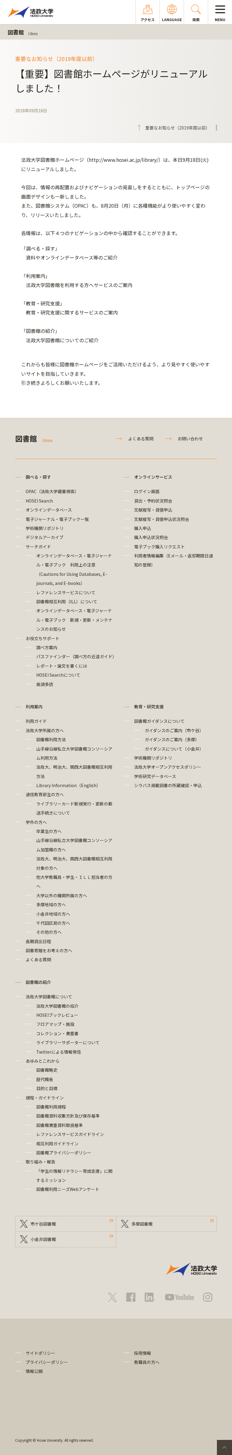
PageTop (224, 1447)
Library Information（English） (68, 785)
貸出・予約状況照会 (153, 501)
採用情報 (142, 1353)
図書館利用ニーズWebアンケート (67, 1189)
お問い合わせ (190, 439)
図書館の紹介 (38, 982)
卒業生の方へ (49, 831)
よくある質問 (140, 439)
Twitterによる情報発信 (58, 1052)
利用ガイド (36, 721)
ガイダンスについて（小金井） (174, 749)
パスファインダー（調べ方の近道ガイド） (76, 656)
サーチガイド (38, 547)
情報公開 (34, 1371)
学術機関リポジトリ (45, 528)
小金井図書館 (43, 1239)
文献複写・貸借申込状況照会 (161, 519)
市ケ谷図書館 (43, 1224)
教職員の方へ (147, 1362)
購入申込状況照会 (151, 537)
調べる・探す (38, 477)
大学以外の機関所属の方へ (61, 895)
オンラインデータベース (49, 510)
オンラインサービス (153, 477)
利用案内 (34, 707)
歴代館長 (44, 1079)
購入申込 (142, 528)
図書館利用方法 (51, 739)
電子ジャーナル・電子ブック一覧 (57, 519)
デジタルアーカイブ (44, 537)
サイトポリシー (40, 1353)
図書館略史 (46, 1070)
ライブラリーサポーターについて (68, 1042)
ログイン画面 (147, 491)
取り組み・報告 (40, 1162)
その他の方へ (49, 932)
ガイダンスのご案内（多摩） (172, 739)
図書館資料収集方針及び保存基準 (68, 1116)
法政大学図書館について (49, 997)
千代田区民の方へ (53, 923)
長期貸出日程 (38, 941)
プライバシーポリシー (47, 1362)
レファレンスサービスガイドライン (70, 1134)
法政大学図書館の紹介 (57, 1006)
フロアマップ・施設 (55, 1024)
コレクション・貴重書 (57, 1033)
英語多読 (44, 684)
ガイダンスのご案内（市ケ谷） (174, 730)
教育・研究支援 (149, 707)
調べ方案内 (46, 647)
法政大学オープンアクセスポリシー (167, 767)
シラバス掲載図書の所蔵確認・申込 (168, 785)
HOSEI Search (39, 501)
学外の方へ (36, 822)
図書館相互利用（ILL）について (66, 601)
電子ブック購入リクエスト (159, 547)
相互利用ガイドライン (57, 1144)
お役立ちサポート (43, 638)
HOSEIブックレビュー (57, 1015)
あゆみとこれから (43, 1061)
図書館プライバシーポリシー (63, 1153)
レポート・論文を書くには (61, 666)
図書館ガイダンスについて (159, 721)
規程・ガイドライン (45, 1098)
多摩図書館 (142, 1224)
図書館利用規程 (51, 1107)
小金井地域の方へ (53, 914)
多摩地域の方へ (51, 904)
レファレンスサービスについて (65, 592)
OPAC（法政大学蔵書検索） (52, 491)
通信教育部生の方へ (45, 794)
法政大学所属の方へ (45, 730)
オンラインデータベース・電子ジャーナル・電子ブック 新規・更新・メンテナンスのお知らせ (74, 620)
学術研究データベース (155, 776)
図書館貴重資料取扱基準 (59, 1125)
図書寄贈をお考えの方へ (49, 950)
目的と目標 (46, 1088)
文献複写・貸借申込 (153, 510)
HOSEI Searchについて (58, 675)
